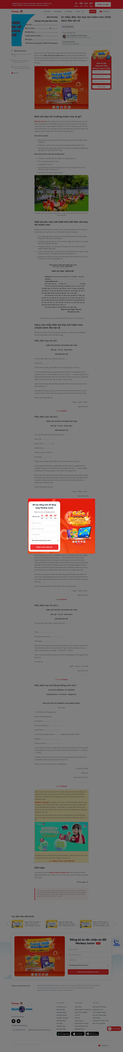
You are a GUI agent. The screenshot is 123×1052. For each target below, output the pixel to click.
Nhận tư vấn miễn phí (44, 547)
